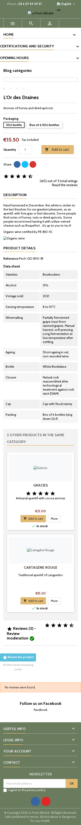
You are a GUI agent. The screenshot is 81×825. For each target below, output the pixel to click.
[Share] (17, 164)
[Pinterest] (32, 164)
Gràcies (40, 485)
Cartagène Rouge (40, 567)
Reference (10, 259)
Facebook (40, 710)
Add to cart (57, 149)
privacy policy (36, 790)
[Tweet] (25, 164)
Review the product (18, 657)
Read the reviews (65, 185)
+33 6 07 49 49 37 (29, 4)
